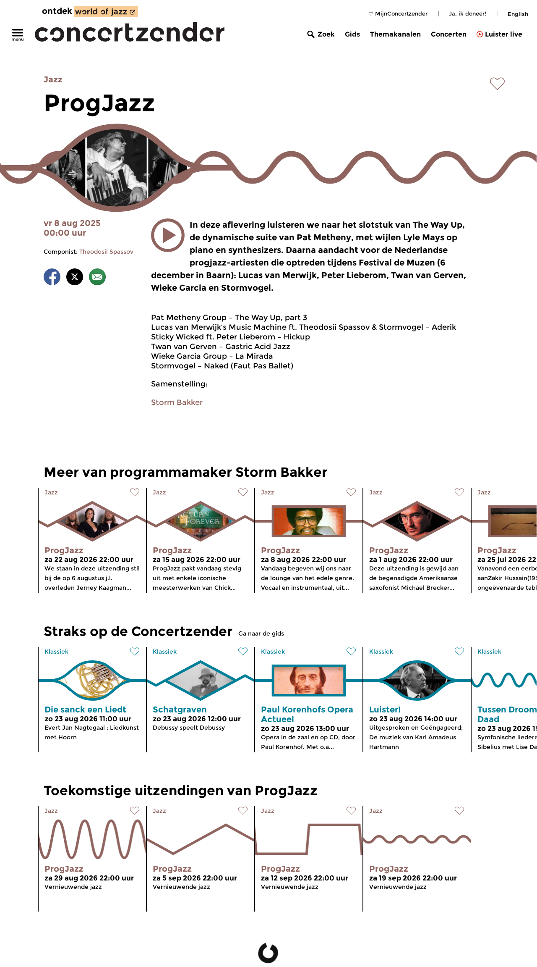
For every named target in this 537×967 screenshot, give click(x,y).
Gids (352, 34)
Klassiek (56, 651)
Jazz (53, 79)
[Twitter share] (74, 278)
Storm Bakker (177, 402)
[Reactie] (97, 278)
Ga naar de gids (261, 633)
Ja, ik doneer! (467, 13)
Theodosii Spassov (106, 251)
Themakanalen (395, 34)
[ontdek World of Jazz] (106, 11)
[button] (168, 235)
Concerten (449, 34)
